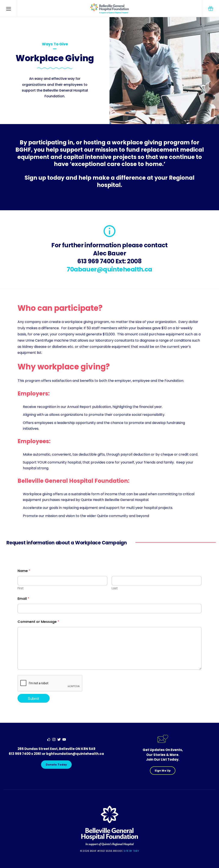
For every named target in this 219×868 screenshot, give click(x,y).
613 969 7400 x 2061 (25, 753)
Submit (33, 698)
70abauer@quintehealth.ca (109, 269)
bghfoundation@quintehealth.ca (75, 753)
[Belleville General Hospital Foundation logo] (109, 845)
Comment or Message (38, 622)
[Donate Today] (210, 8)
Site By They (131, 851)
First (21, 588)
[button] (8, 8)
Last (115, 588)
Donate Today (56, 764)
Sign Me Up (163, 770)
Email (23, 599)
